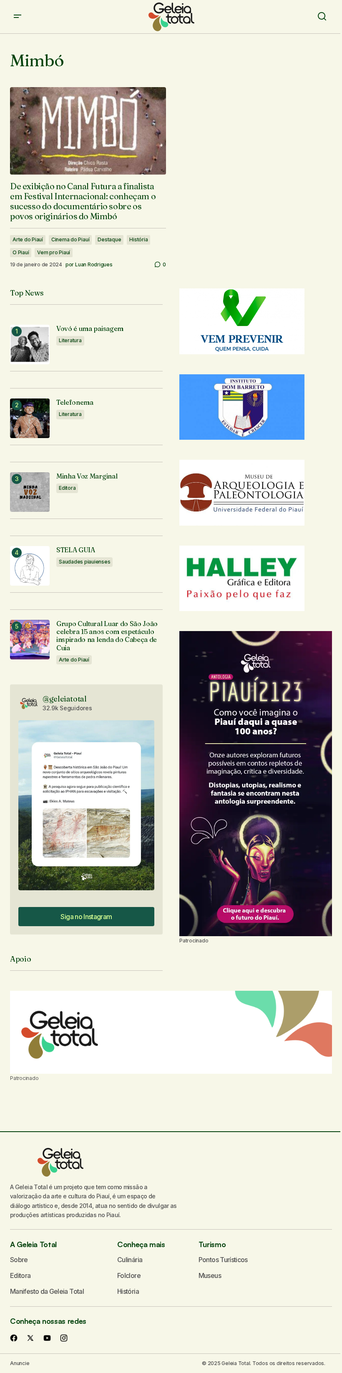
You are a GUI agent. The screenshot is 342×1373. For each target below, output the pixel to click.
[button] (18, 16)
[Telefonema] (30, 418)
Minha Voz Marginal (86, 476)
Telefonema (74, 402)
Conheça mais (141, 1244)
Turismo (212, 1244)
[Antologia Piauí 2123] (255, 783)
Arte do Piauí (28, 239)
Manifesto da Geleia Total (47, 1291)
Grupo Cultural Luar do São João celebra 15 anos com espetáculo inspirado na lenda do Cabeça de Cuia (107, 636)
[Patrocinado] (171, 1032)
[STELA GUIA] (30, 566)
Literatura (70, 340)
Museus (210, 1275)
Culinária (129, 1259)
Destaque (109, 239)
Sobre (19, 1259)
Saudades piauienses (84, 562)
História (138, 239)
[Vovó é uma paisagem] (30, 344)
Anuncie (19, 1363)
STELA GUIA (75, 550)
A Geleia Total (33, 1244)
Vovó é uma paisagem (89, 329)
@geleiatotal (65, 699)
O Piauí (21, 252)
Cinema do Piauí (70, 239)
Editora (67, 488)
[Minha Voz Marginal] (30, 492)
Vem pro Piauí (53, 252)
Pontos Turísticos (223, 1259)
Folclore (129, 1275)
